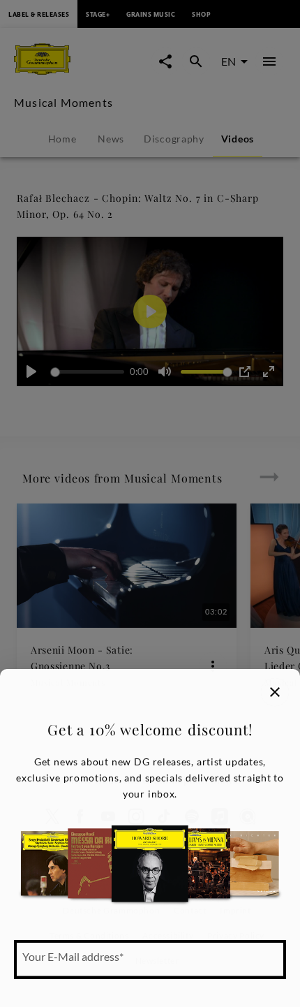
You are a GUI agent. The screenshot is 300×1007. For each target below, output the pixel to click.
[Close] (275, 692)
